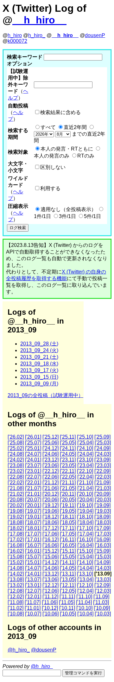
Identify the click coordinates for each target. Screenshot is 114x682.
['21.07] (33, 488)
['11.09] (101, 596)
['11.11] (67, 596)
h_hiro (15, 35)
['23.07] (33, 465)
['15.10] (85, 551)
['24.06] (50, 454)
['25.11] (68, 437)
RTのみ (85, 155)
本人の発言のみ (51, 155)
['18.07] (33, 522)
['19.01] (33, 516)
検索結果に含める (60, 112)
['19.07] (33, 511)
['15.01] (33, 562)
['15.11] (68, 551)
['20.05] (68, 499)
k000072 (17, 41)
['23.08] (16, 465)
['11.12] (50, 596)
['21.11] (68, 482)
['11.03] (101, 602)
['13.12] (50, 573)
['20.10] (85, 494)
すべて (48, 127)
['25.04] (85, 442)
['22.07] (33, 476)
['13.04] (85, 579)
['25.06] (50, 442)
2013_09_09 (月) (39, 383)
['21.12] (50, 482)
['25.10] (85, 437)
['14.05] (68, 568)
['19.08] (16, 511)
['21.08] (16, 488)
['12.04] (85, 591)
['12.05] (68, 591)
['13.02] (16, 585)
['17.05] (68, 534)
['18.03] (103, 522)
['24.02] (16, 459)
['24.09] (102, 448)
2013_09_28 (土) (39, 343)
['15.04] (85, 556)
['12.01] (33, 596)
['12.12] (50, 585)
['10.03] (103, 613)
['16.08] (16, 545)
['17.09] (102, 528)
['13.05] (68, 579)
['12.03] (103, 591)
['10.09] (102, 608)
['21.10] (85, 482)
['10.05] (68, 613)
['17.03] (103, 534)
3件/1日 (67, 216)
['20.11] (68, 494)
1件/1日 (42, 216)
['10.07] (33, 613)
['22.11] (68, 471)
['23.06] (50, 465)
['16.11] (68, 539)
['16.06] (50, 545)
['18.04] (85, 522)
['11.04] (84, 602)
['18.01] (33, 528)
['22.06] (50, 476)
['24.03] (103, 454)
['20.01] (33, 505)
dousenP (95, 35)
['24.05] (68, 454)
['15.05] (68, 556)
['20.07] (33, 499)
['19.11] (68, 505)
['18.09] (102, 516)
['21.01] (33, 494)
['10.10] (84, 608)
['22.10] (85, 471)
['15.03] (103, 556)
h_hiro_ (36, 35)
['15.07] (33, 556)
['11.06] (50, 602)
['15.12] (50, 551)
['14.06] (50, 568)
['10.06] (50, 613)
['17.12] (50, 528)
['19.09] (102, 505)
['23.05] (68, 465)
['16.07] (33, 545)
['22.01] (33, 482)
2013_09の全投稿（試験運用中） (45, 395)
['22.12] (50, 471)
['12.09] (102, 585)
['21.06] (50, 488)
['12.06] (50, 591)
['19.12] (50, 505)
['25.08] (16, 442)
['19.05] (68, 511)
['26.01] (33, 437)
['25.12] (50, 437)
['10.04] (85, 613)
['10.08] (16, 613)
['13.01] (33, 585)
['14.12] (50, 562)
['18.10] (85, 516)
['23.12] (50, 459)
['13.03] (103, 579)
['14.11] (68, 562)
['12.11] (68, 585)
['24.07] (33, 454)
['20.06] (50, 499)
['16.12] (50, 539)
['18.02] (16, 528)
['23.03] (103, 465)
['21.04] (85, 488)
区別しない (53, 167)
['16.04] (85, 545)
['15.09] (102, 551)
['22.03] (103, 476)
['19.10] (85, 505)
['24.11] (68, 448)
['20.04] (85, 499)
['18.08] (16, 522)
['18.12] (50, 516)
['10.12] (50, 608)
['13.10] (85, 573)
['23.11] (68, 459)
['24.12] (50, 448)
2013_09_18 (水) (39, 363)
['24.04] (85, 454)
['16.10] (85, 539)
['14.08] (16, 568)
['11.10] (84, 596)
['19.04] (85, 511)
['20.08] (16, 499)
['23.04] (85, 465)
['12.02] (16, 596)
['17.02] (16, 539)
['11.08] (15, 602)
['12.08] (16, 591)
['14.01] (33, 573)
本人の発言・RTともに (67, 148)
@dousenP (43, 650)
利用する (50, 188)
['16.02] (16, 551)
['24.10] (85, 448)
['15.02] (16, 562)
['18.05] (68, 522)
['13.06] (50, 579)
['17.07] (33, 534)
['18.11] (68, 516)
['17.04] (85, 534)
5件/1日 (92, 216)
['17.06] (50, 534)
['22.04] (85, 476)
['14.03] (103, 568)
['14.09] (102, 562)
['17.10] (85, 528)
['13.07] (33, 579)
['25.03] (103, 442)
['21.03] (103, 488)
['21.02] (16, 494)
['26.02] (16, 437)
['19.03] (103, 511)
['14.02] (16, 573)
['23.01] (33, 471)
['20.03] (103, 499)
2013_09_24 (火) (39, 350)
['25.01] (33, 448)
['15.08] (16, 556)
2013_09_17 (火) (39, 370)
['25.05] (68, 442)
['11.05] (67, 602)
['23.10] (85, 459)
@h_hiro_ (19, 650)
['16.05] (68, 545)
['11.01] (33, 608)
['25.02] (16, 448)
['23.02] (16, 471)
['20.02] (16, 505)
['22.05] (68, 476)
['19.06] (50, 511)
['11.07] (33, 602)
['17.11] (68, 528)
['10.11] (67, 608)
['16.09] (102, 539)
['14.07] (33, 568)
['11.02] (15, 608)
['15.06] (50, 556)
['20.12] (50, 494)
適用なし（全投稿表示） (68, 209)
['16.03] (103, 545)
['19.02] (16, 516)
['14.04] (85, 568)
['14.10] (85, 562)
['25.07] (33, 442)
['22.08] (16, 476)
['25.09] (102, 437)
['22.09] (102, 471)
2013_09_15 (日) (39, 377)
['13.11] (68, 573)
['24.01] (33, 459)
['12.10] (85, 585)
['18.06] (50, 522)
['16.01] (33, 551)
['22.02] (16, 482)
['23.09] (102, 459)
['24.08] (16, 454)
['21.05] (68, 488)
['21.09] (102, 482)
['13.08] (16, 579)
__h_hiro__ (39, 20)
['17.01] (33, 539)
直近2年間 (75, 127)
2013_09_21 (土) (39, 357)
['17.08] (16, 534)
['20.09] (102, 494)
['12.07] (33, 591)
